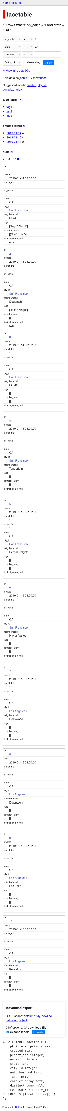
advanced (40, 78)
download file (36, 1027)
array (37, 1016)
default (28, 1016)
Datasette (20, 1107)
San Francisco (18, 210)
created (31, 85)
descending (33, 62)
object (23, 1020)
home (6, 3)
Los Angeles (17, 711)
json (22, 78)
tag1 (9, 107)
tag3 (9, 115)
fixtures (17, 3)
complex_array (12, 89)
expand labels (19, 1032)
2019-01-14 (14, 133)
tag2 (9, 111)
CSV (29, 78)
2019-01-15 (14, 137)
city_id (42, 85)
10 (11, 921)
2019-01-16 (14, 142)
